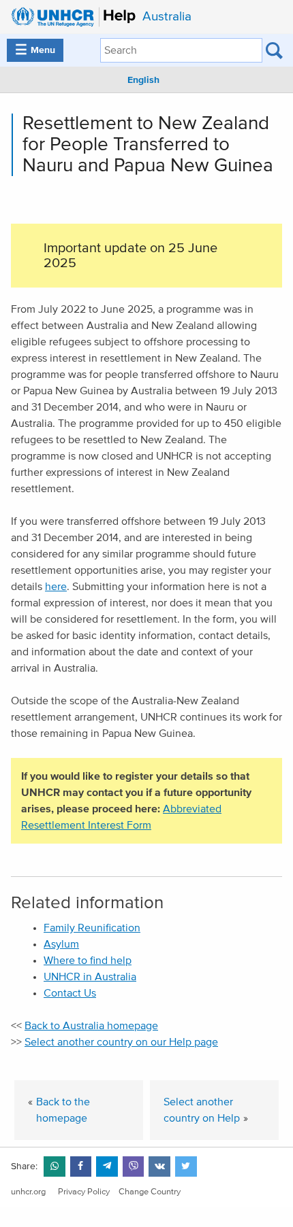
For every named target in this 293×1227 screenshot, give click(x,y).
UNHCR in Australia (90, 976)
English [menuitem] (143, 80)
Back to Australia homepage (91, 1025)
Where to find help (88, 960)
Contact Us (70, 993)
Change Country (150, 1192)
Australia (166, 16)
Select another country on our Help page (121, 1042)
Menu (35, 50)
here (56, 586)
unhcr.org (28, 1192)
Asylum (61, 944)
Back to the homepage (63, 1110)
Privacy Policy (84, 1192)
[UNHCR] (69, 17)
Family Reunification (92, 927)
